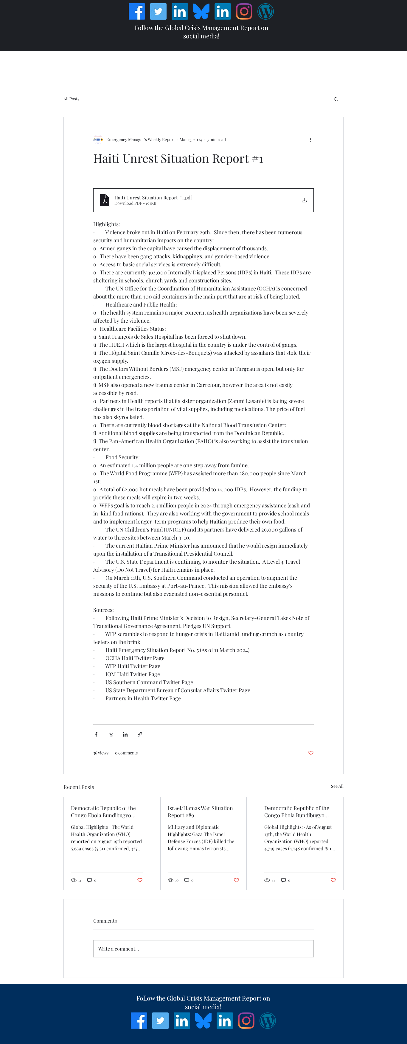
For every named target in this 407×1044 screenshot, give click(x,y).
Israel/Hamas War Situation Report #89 (200, 811)
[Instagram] (244, 11)
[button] (336, 98)
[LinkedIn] (180, 11)
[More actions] (310, 139)
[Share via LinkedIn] (125, 734)
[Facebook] (137, 11)
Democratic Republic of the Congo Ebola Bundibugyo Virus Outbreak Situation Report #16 (103, 811)
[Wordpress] (265, 11)
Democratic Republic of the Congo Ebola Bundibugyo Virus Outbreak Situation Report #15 (296, 811)
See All (337, 786)
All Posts (71, 98)
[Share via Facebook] (96, 734)
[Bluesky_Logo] (201, 11)
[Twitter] (158, 11)
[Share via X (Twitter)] (111, 734)
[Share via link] (140, 734)
